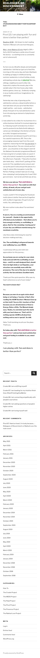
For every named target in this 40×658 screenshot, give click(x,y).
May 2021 (6, 441)
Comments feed (9, 635)
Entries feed (7, 630)
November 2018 (9, 567)
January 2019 (8, 559)
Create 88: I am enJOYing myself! (15, 386)
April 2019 (7, 546)
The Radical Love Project (12, 613)
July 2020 (6, 483)
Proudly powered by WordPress (13, 653)
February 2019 (8, 554)
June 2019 (6, 538)
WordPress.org (8, 639)
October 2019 (8, 521)
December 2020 (9, 462)
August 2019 (7, 529)
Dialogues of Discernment (13, 5)
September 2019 (9, 525)
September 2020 (9, 475)
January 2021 (8, 458)
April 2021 (6, 445)
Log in (5, 626)
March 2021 (7, 450)
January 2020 (8, 508)
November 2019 (9, 517)
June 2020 (7, 487)
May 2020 (6, 492)
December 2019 (9, 513)
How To (5, 588)
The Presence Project (11, 609)
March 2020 (7, 500)
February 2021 (8, 454)
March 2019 (7, 550)
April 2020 (7, 496)
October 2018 (8, 571)
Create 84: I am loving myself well (15, 411)
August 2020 (8, 479)
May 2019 (6, 542)
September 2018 (9, 575)
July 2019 (6, 534)
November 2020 (9, 466)
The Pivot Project (9, 605)
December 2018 (9, 563)
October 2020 (8, 471)
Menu (21, 14)
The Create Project (10, 592)
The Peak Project (9, 601)
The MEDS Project (9, 597)
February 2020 (8, 504)
